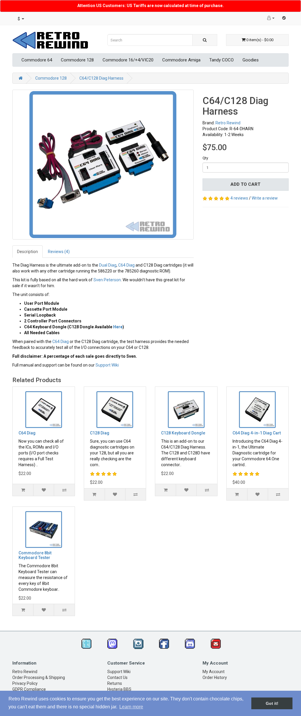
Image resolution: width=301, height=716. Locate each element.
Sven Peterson (107, 279)
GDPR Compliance (29, 689)
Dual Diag (107, 265)
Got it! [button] (272, 703)
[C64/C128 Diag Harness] (103, 165)
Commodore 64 (36, 60)
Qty (205, 158)
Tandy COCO (221, 60)
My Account (214, 671)
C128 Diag (99, 433)
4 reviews (239, 198)
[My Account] (271, 18)
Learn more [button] (131, 706)
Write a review (265, 198)
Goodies (251, 60)
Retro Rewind (227, 123)
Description (27, 251)
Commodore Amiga (181, 60)
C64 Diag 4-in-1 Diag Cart (257, 433)
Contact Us (117, 677)
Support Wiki (107, 365)
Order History (215, 677)
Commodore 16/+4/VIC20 (128, 60)
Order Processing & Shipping (38, 677)
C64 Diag (126, 265)
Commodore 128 (77, 60)
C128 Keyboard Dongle (183, 433)
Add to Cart (245, 184)
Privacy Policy (25, 683)
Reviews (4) (59, 251)
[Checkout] (284, 18)
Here (118, 326)
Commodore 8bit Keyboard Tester (35, 555)
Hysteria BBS (119, 689)
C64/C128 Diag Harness (101, 78)
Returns (114, 683)
